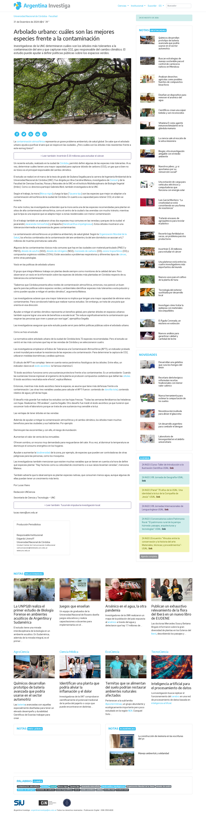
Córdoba (64, 163)
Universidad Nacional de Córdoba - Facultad (35, 16)
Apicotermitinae (113, 704)
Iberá (153, 633)
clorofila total (111, 389)
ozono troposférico (112, 251)
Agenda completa (149, 556)
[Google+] (30, 134)
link (171, 468)
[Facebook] (16, 134)
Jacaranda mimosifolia (37, 224)
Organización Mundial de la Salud (140, 786)
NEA (130, 710)
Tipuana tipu (75, 193)
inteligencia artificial (161, 703)
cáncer (122, 254)
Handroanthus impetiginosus (77, 224)
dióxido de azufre (30, 251)
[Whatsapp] (44, 134)
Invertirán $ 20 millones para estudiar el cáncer (80, 156)
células (126, 376)
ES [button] (160, 6)
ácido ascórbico (42, 366)
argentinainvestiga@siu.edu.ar (43, 810)
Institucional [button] (137, 6)
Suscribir (152, 6)
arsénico (112, 622)
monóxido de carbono (86, 251)
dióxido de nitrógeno (57, 251)
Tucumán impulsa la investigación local (80, 505)
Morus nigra (46, 193)
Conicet (114, 180)
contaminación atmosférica (31, 141)
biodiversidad (43, 452)
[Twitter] (23, 134)
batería (21, 704)
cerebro (175, 696)
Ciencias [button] (122, 6)
